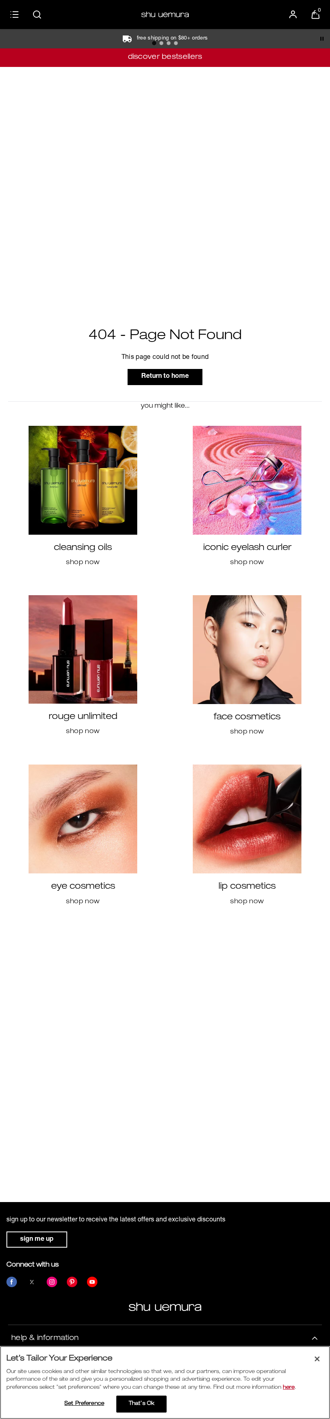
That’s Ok (141, 1403)
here (289, 1387)
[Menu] (14, 14)
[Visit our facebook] (11, 1282)
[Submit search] (37, 14)
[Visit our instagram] (52, 1282)
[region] (165, 1382)
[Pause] (322, 38)
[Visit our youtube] (92, 1282)
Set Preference (84, 1403)
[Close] (317, 1359)
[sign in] (293, 14)
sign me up (37, 1239)
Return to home (165, 376)
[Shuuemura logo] (165, 14)
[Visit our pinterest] (72, 1282)
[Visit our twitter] (32, 1282)
